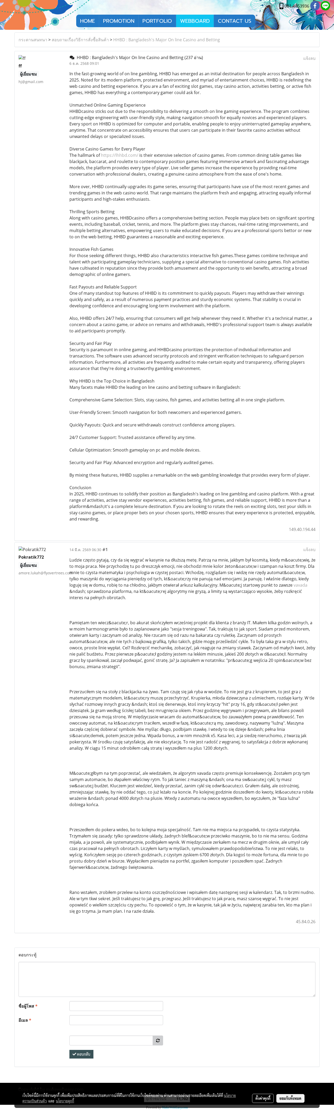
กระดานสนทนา (33, 40)
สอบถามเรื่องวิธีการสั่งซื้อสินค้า (80, 40)
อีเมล (25, 1020)
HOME (87, 21)
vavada (300, 585)
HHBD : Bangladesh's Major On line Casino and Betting (166, 40)
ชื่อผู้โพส (28, 1006)
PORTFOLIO (157, 21)
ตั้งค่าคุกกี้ (262, 1098)
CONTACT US (234, 21)
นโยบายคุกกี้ (65, 1101)
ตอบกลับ (83, 1054)
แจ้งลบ (309, 58)
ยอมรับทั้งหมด (290, 1098)
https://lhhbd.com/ (119, 155)
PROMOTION (118, 21)
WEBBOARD (195, 21)
